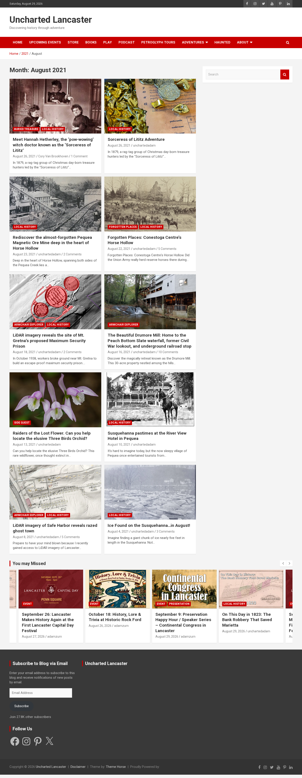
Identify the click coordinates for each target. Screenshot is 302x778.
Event (27, 603)
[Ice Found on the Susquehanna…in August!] (150, 492)
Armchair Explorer (28, 324)
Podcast (127, 42)
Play (107, 42)
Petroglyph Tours (158, 42)
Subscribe (21, 706)
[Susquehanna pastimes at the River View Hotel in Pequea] (150, 399)
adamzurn (54, 636)
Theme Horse (116, 767)
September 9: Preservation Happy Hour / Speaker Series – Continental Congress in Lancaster (183, 622)
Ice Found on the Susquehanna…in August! (149, 525)
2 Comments (72, 254)
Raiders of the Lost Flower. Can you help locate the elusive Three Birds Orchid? (52, 436)
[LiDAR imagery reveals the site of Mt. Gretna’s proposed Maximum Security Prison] (55, 302)
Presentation (179, 603)
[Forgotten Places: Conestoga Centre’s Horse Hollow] (150, 204)
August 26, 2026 (100, 625)
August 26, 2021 (24, 156)
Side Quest (22, 422)
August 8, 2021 (23, 537)
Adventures (193, 42)
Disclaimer (78, 767)
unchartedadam (144, 145)
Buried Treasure (26, 129)
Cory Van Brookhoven (53, 156)
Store (73, 42)
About (242, 42)
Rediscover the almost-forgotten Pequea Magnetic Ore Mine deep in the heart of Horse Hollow (52, 243)
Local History (53, 129)
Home (18, 42)
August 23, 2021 (24, 254)
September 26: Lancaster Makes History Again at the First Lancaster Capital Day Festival (48, 622)
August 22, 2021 (119, 249)
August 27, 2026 (33, 636)
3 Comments (166, 531)
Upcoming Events (45, 42)
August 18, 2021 (24, 352)
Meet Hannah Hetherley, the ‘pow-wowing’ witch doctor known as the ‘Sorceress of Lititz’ (53, 145)
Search (284, 74)
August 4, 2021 (118, 531)
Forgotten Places (123, 226)
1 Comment (79, 156)
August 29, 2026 (166, 636)
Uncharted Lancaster (51, 20)
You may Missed (29, 563)
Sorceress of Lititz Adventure (136, 139)
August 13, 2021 (24, 444)
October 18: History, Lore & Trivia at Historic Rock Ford (115, 617)
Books (91, 42)
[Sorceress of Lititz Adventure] (150, 106)
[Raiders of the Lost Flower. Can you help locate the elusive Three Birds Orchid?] (55, 399)
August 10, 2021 (119, 444)
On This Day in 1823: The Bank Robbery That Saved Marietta (247, 620)
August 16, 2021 (119, 352)
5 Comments (167, 249)
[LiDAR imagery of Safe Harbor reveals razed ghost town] (55, 492)
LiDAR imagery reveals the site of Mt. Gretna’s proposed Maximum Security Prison (49, 340)
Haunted (222, 42)
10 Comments (168, 352)
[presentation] (283, 563)
